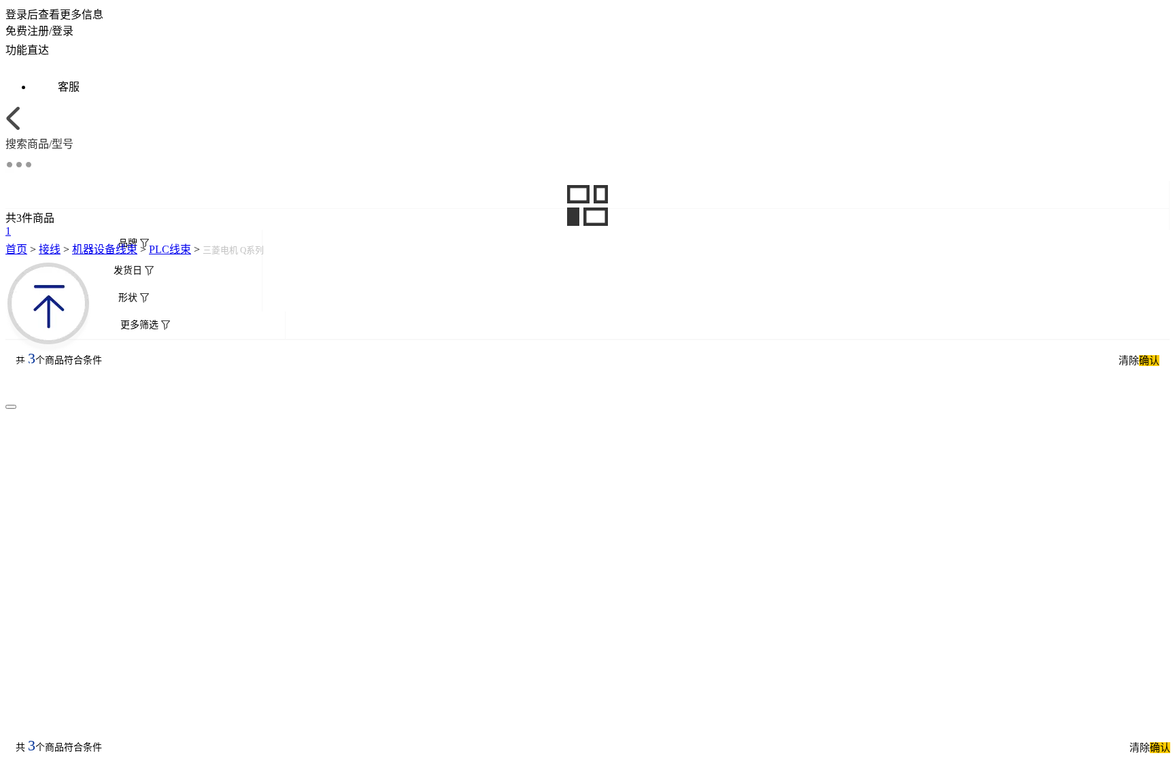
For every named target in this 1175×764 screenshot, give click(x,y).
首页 (16, 249)
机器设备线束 (104, 249)
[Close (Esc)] (10, 407)
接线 (50, 249)
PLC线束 (170, 249)
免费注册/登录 (39, 31)
